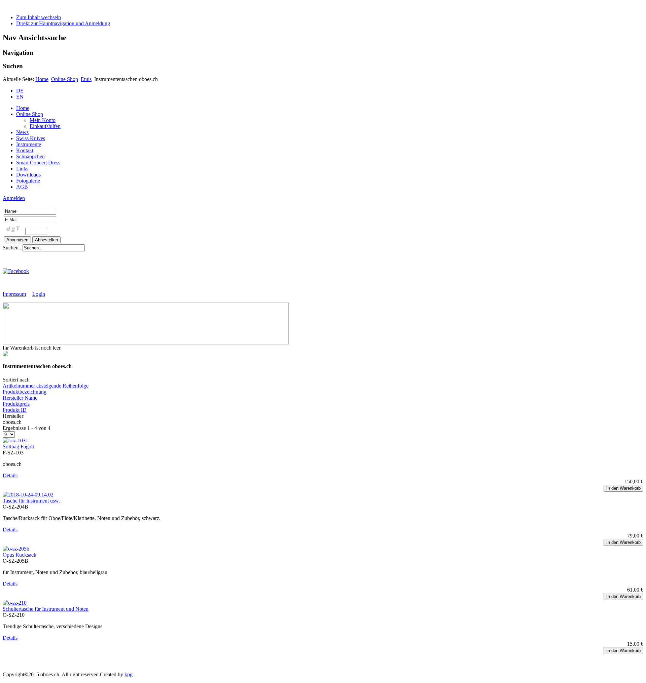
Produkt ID (15, 410)
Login (38, 294)
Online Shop (64, 79)
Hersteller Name (20, 398)
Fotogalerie (28, 181)
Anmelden (14, 198)
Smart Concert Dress (38, 162)
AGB (22, 187)
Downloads (28, 174)
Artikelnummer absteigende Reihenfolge (45, 386)
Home (41, 79)
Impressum (14, 294)
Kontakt (24, 150)
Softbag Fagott (18, 446)
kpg (128, 674)
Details (10, 475)
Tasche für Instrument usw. (31, 501)
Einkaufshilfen (45, 126)
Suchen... (13, 247)
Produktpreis (16, 404)
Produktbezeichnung (24, 392)
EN (20, 96)
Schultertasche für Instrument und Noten (45, 609)
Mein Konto (43, 120)
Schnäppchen (30, 156)
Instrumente (28, 144)
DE (20, 90)
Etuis (86, 79)
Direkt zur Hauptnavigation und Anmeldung (63, 23)
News (22, 132)
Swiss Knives (30, 138)
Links (22, 168)
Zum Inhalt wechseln (38, 17)
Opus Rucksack (19, 555)
